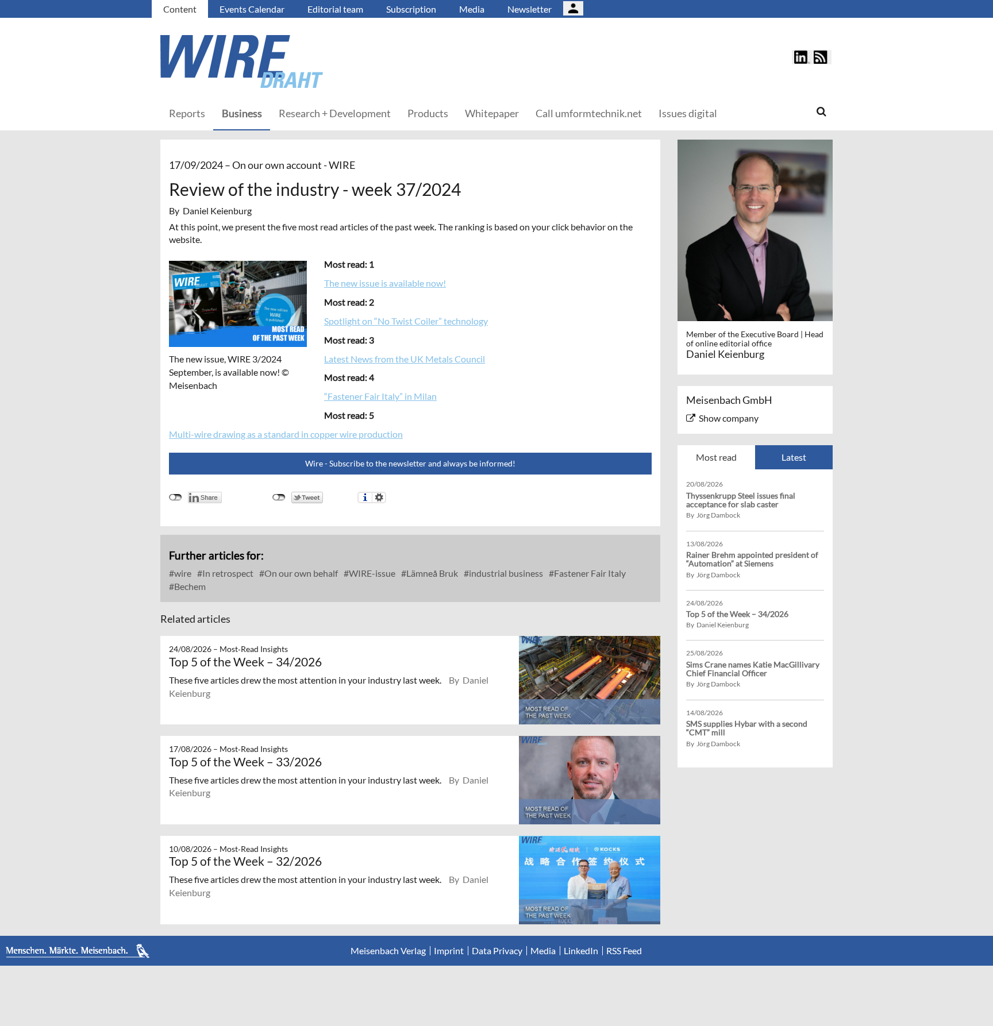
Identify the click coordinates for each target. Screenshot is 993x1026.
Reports (187, 113)
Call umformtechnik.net (589, 113)
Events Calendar (252, 8)
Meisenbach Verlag (388, 950)
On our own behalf (300, 573)
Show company (729, 417)
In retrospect (227, 573)
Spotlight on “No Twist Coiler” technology (406, 320)
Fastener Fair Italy (589, 573)
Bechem (189, 586)
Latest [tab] (794, 457)
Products (427, 113)
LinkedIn (581, 950)
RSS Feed (624, 950)
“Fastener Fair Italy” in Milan (380, 396)
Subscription (411, 8)
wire (181, 573)
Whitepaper (492, 113)
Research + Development (335, 113)
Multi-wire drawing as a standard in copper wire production (286, 434)
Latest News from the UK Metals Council (404, 358)
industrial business (505, 573)
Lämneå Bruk (431, 573)
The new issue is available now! (385, 282)
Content (180, 8)
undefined (175, 497)
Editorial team (335, 8)
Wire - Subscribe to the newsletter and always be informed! (410, 463)
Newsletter (529, 8)
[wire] (304, 61)
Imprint (449, 950)
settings (379, 497)
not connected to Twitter (279, 497)
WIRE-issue (371, 573)
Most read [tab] (716, 457)
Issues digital (688, 113)
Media (471, 8)
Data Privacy (497, 950)
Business (242, 113)
